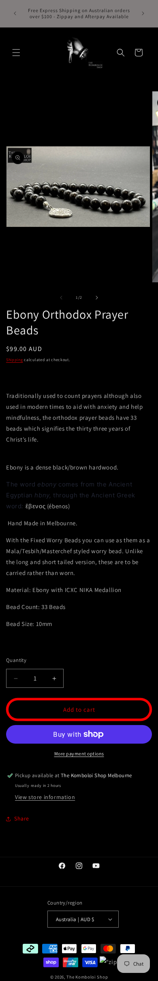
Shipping (14, 359)
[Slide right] (97, 298)
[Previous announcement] (15, 13)
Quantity (16, 660)
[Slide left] (61, 298)
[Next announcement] (143, 13)
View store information (45, 797)
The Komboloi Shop (87, 977)
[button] (16, 52)
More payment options (79, 754)
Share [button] (21, 818)
